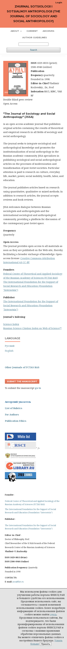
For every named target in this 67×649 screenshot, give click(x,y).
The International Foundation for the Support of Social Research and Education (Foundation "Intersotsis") (30, 286)
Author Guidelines (34, 37)
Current (32, 31)
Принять (45, 644)
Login (58, 2)
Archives (48, 31)
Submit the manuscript (22, 381)
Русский (9, 345)
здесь (53, 614)
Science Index (11, 324)
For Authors (12, 414)
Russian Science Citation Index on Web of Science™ (32, 328)
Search (33, 50)
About (15, 31)
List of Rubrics (13, 408)
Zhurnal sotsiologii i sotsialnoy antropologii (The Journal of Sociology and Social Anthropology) (33, 14)
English (9, 350)
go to (38, 388)
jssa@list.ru (18, 581)
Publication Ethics (15, 420)
